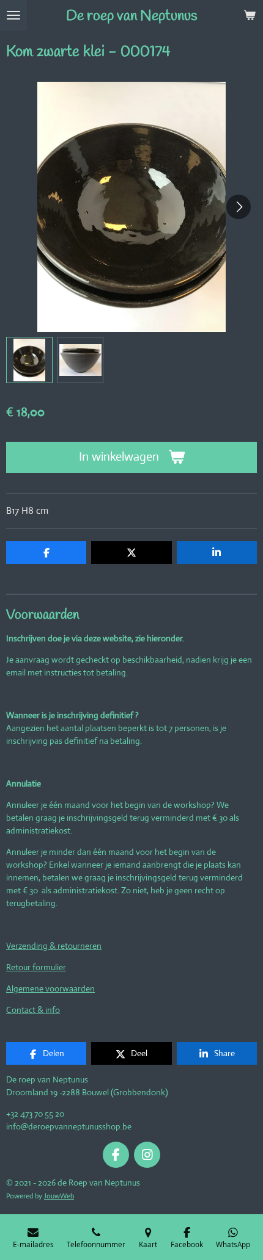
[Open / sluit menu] (13, 15)
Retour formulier (36, 967)
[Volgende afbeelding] (238, 207)
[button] (29, 360)
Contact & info (33, 1009)
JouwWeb (59, 1196)
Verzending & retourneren (54, 945)
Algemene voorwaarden (50, 988)
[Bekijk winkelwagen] (249, 15)
